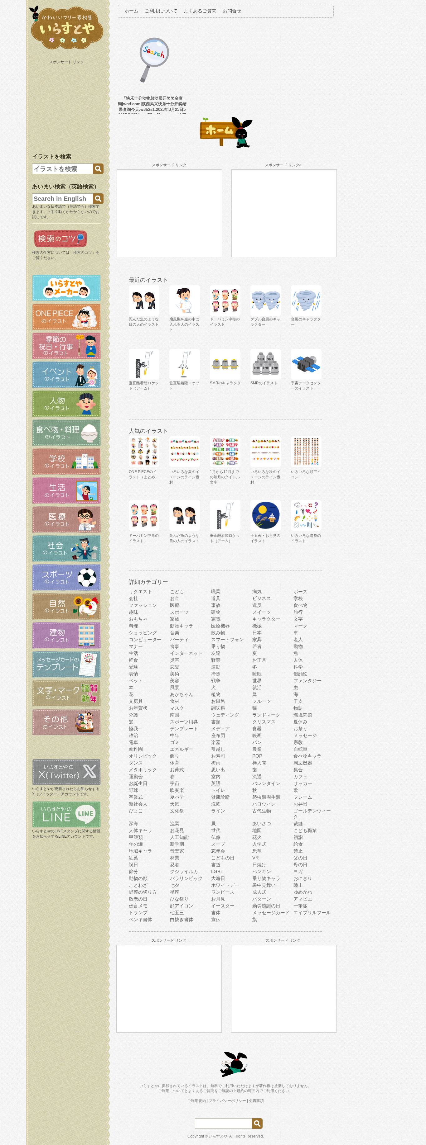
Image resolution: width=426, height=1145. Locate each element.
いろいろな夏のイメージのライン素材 (184, 477)
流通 (257, 776)
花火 (257, 837)
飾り (174, 756)
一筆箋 (300, 905)
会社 (133, 598)
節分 (133, 871)
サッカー (302, 783)
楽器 (215, 742)
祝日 (133, 864)
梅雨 (215, 762)
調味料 (218, 708)
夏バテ (177, 797)
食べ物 (300, 605)
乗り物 (218, 646)
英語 (215, 783)
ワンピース (223, 892)
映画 (257, 735)
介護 (133, 714)
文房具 (136, 701)
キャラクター (266, 619)
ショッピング (143, 632)
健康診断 (220, 797)
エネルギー (181, 749)
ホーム (131, 10)
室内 (215, 776)
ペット (136, 680)
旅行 (298, 612)
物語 (298, 708)
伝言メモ (138, 905)
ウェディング (225, 714)
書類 (215, 721)
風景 (174, 687)
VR (255, 857)
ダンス (136, 762)
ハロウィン (264, 804)
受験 (133, 666)
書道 (215, 864)
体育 (174, 762)
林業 (174, 857)
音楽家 (177, 851)
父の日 (300, 857)
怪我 (133, 728)
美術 (174, 673)
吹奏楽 (177, 790)
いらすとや (218, 1136)
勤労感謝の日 (266, 905)
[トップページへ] (66, 49)
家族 (174, 619)
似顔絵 (300, 673)
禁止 (298, 851)
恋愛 (174, 666)
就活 (257, 687)
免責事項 (256, 1101)
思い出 (218, 769)
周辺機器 (302, 762)
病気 (257, 591)
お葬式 (177, 769)
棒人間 (259, 762)
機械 (257, 625)
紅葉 (133, 857)
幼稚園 (136, 749)
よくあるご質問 (200, 10)
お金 (174, 598)
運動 (215, 666)
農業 (257, 749)
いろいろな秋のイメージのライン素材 (265, 477)
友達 (215, 653)
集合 (298, 769)
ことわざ (138, 885)
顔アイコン (181, 905)
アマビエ (302, 898)
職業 (215, 591)
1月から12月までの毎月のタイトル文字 (225, 477)
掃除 (215, 673)
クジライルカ (184, 871)
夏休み (300, 721)
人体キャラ (140, 830)
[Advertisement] (67, 105)
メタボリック (143, 769)
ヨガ (298, 871)
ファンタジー (307, 680)
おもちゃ (138, 619)
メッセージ (305, 735)
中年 (174, 735)
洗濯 (215, 804)
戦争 (215, 680)
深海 (133, 823)
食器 (257, 728)
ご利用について (161, 10)
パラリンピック (186, 878)
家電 (215, 619)
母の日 (300, 864)
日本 (257, 632)
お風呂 (218, 701)
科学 (298, 666)
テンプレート (184, 728)
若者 (257, 646)
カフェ (300, 776)
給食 (298, 844)
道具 (215, 598)
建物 (215, 612)
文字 (298, 619)
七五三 (177, 912)
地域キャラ (140, 851)
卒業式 (136, 797)
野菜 (215, 660)
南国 (174, 714)
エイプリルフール (312, 912)
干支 (298, 701)
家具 (257, 639)
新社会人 (138, 804)
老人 (298, 639)
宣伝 (215, 919)
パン (257, 742)
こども (177, 591)
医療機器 (220, 625)
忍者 (174, 864)
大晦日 (218, 878)
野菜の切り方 (143, 892)
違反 (257, 605)
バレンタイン (266, 783)
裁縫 (298, 823)
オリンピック (143, 756)
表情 (133, 673)
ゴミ (174, 742)
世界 (257, 680)
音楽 (174, 632)
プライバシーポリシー (227, 1101)
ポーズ (300, 591)
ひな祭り (179, 898)
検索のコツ (82, 252)
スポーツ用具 (184, 721)
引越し (218, 749)
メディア (220, 728)
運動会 (136, 776)
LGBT (217, 871)
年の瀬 (136, 844)
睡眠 (257, 673)
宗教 (298, 742)
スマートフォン (227, 639)
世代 (215, 830)
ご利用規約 (196, 1101)
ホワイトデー (225, 885)
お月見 (218, 898)
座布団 (218, 735)
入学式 (259, 844)
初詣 (298, 837)
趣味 (133, 612)
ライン (218, 810)
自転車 (300, 749)
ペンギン (261, 871)
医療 (174, 605)
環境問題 (302, 714)
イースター (223, 905)
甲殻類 (136, 837)
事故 (215, 605)
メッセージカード (271, 912)
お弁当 (300, 804)
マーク (300, 625)
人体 (298, 660)
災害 (174, 660)
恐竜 (257, 851)
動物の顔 (138, 878)
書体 (215, 912)
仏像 (215, 837)
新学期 (177, 844)
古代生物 (261, 810)
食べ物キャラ (307, 756)
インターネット (186, 653)
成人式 (259, 892)
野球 (133, 790)
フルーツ (261, 701)
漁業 (174, 823)
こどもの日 (223, 857)
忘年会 (218, 851)
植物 (215, 694)
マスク (177, 708)
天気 (174, 804)
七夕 (174, 885)
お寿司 (218, 756)
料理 (133, 625)
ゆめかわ (302, 892)
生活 (133, 653)
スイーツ (261, 612)
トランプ (138, 912)
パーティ (179, 639)
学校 (298, 598)
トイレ (218, 790)
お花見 (177, 830)
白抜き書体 (181, 919)
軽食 (133, 660)
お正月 (259, 660)
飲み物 (218, 632)
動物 (298, 646)
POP (257, 756)
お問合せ (232, 10)
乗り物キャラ (266, 878)
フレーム (302, 797)
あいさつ (261, 823)
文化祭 (177, 810)
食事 (174, 646)
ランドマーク (266, 714)
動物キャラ (181, 625)
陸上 (298, 885)
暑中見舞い (264, 885)
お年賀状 (138, 708)
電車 (133, 742)
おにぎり (302, 878)
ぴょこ (136, 810)
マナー (136, 646)
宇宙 (174, 783)
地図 (257, 830)
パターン (261, 898)
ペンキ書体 (140, 919)
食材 (174, 701)
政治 (133, 735)
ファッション (143, 605)
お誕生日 (138, 783)
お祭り (300, 728)
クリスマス (264, 721)
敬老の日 (138, 898)
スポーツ (179, 612)
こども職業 (305, 830)
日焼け (259, 864)
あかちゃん (181, 694)
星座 (174, 892)
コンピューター (145, 639)
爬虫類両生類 (266, 797)
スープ (218, 844)
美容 (174, 680)
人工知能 (179, 837)
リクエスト (140, 591)
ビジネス (261, 598)
